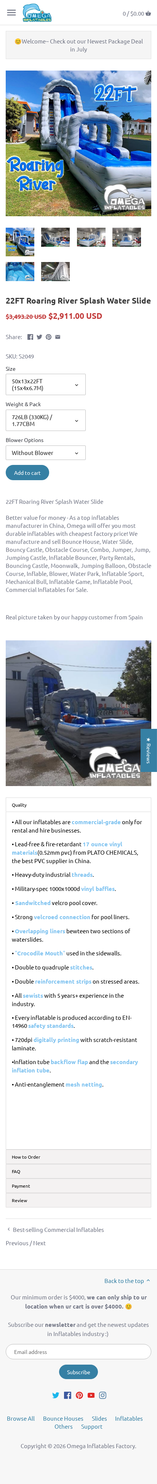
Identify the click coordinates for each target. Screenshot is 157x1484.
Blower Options (24, 440)
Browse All (21, 1418)
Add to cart (27, 472)
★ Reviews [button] (149, 750)
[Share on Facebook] (30, 335)
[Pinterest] (79, 1394)
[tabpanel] (78, 981)
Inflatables (129, 1418)
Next (39, 1242)
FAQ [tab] (16, 1171)
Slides (99, 1418)
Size (11, 368)
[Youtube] (91, 1394)
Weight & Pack (23, 404)
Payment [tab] (21, 1186)
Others (63, 1426)
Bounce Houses (63, 1418)
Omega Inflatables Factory (101, 1445)
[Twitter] (55, 1394)
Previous (17, 1242)
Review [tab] (19, 1200)
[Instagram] (102, 1394)
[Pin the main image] (48, 335)
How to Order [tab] (26, 1157)
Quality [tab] (19, 805)
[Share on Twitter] (39, 335)
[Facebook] (67, 1394)
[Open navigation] (11, 12)
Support (92, 1426)
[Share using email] (58, 335)
